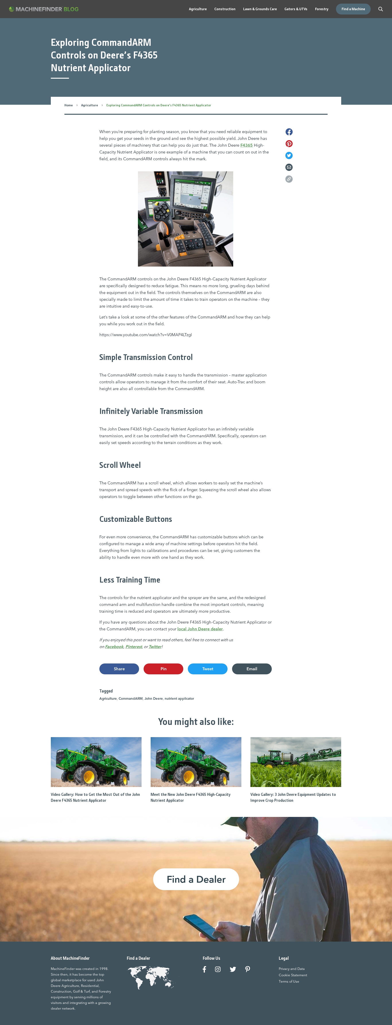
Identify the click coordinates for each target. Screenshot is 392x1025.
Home (68, 105)
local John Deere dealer (200, 629)
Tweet (207, 668)
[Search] (380, 9)
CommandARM (131, 698)
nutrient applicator (179, 698)
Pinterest (133, 646)
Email (252, 668)
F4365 (246, 145)
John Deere (154, 698)
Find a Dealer (196, 879)
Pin (164, 668)
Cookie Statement (293, 975)
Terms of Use (289, 981)
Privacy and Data (292, 969)
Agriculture (89, 105)
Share (119, 668)
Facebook (114, 646)
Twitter (155, 646)
